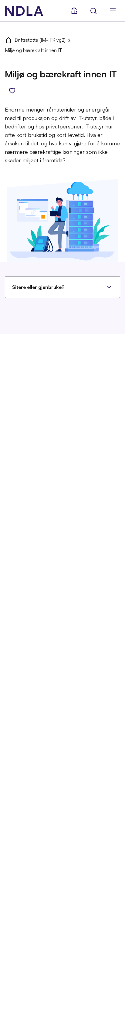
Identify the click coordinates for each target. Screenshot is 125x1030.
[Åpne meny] (113, 11)
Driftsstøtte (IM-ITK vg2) (40, 40)
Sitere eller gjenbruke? (38, 287)
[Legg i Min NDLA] (12, 90)
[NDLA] (24, 11)
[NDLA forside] (8, 40)
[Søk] (93, 11)
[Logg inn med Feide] (74, 11)
